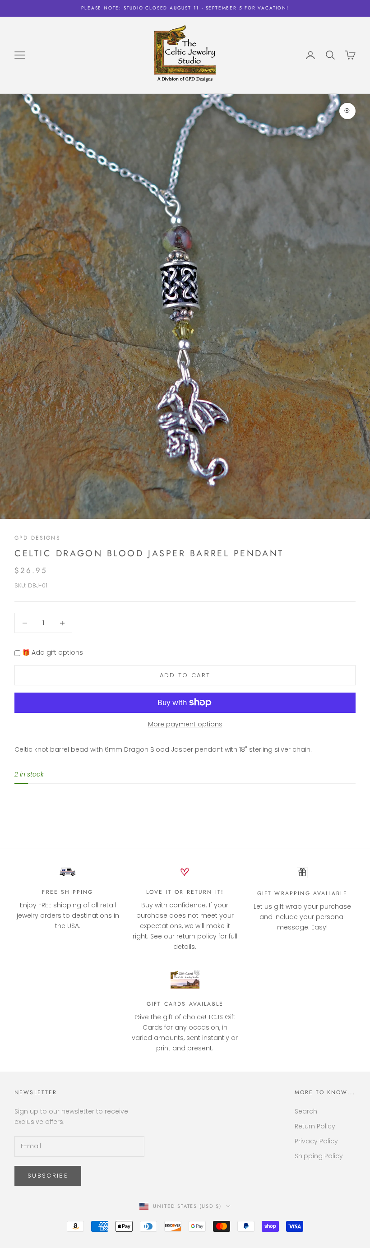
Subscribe (48, 1175)
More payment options (185, 724)
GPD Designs (37, 538)
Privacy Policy (316, 1141)
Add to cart (185, 675)
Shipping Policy (319, 1155)
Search (306, 1111)
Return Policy (315, 1126)
